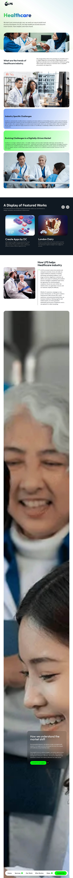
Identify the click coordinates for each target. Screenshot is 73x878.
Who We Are (39, 873)
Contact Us (60, 873)
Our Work (29, 873)
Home (9, 873)
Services (17, 873)
